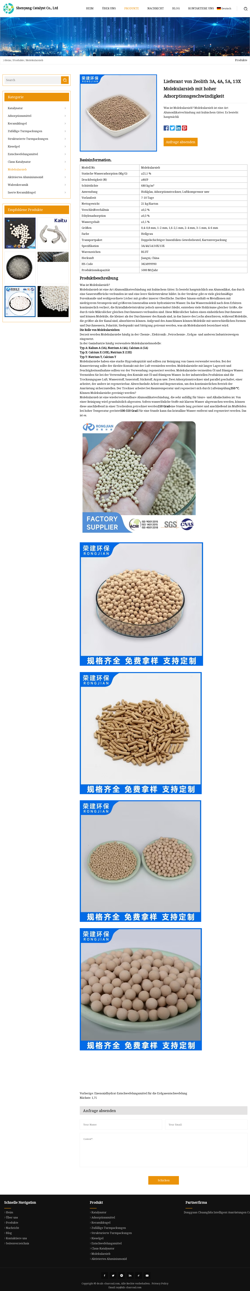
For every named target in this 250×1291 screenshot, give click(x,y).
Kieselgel (14, 146)
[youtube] (147, 1275)
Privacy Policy (160, 1283)
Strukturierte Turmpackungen (28, 139)
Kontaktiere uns (201, 8)
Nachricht (155, 8)
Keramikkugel (17, 123)
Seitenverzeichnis (17, 1243)
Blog (176, 8)
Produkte (131, 8)
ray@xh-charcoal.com (128, 1287)
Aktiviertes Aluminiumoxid (25, 177)
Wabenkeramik (18, 185)
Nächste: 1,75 (88, 1098)
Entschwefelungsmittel (23, 154)
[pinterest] (121, 1275)
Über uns (109, 8)
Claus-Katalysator (19, 162)
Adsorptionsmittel (19, 116)
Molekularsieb (34, 60)
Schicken (164, 1180)
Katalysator (15, 108)
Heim (90, 8)
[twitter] (113, 1275)
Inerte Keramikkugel (22, 192)
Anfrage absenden (180, 142)
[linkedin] (130, 1275)
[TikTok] (138, 1275)
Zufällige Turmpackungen (25, 131)
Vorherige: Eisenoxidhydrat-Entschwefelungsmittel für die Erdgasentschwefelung (133, 1093)
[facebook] (104, 1275)
